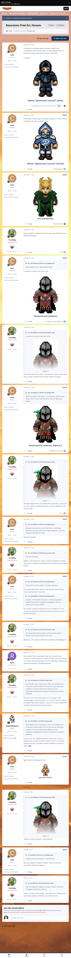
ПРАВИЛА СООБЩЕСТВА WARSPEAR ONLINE (19, 18)
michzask (43, 106)
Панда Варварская (36, 106)
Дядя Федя (52, 451)
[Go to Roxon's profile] (12, 656)
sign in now (42, 910)
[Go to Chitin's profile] (7, 31)
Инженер (48, 106)
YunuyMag (12, 240)
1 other (55, 106)
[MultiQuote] (24, 109)
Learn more (3, 3)
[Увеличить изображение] (46, 359)
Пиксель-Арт (31, 31)
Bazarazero (48, 332)
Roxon (12, 663)
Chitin (10, 31)
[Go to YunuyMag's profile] (12, 233)
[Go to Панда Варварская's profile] (12, 719)
